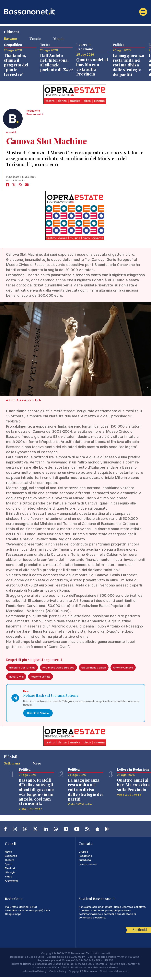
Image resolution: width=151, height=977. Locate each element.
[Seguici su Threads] (25, 829)
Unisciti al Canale (38, 713)
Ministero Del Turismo (22, 667)
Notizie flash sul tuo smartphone (50, 695)
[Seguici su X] (35, 829)
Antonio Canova (123, 667)
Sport (8, 864)
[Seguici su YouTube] (76, 829)
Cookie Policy (57, 971)
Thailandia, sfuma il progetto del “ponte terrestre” (16, 65)
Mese (37, 763)
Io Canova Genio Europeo (58, 667)
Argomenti (11, 880)
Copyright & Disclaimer (83, 971)
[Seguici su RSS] (87, 829)
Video (8, 876)
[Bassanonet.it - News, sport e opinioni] (75, 11)
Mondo (58, 38)
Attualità (11, 132)
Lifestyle (10, 872)
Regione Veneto (40, 676)
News (8, 851)
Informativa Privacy (35, 971)
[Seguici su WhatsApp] (56, 829)
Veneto (35, 38)
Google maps (13, 913)
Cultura (9, 859)
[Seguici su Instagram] (15, 829)
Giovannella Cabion (93, 667)
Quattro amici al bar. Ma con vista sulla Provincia (92, 66)
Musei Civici (16, 676)
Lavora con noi (88, 864)
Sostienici (140, 930)
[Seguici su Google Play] (107, 829)
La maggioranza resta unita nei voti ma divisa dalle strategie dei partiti (128, 65)
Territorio (11, 868)
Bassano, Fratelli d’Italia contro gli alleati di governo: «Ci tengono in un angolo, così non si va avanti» (36, 791)
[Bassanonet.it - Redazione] (13, 120)
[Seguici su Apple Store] (97, 829)
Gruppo (83, 851)
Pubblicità (85, 859)
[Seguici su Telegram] (66, 829)
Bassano (10, 38)
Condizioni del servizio (114, 971)
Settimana (12, 763)
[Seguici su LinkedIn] (46, 829)
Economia (11, 855)
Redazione (85, 855)
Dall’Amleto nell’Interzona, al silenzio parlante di (56, 62)
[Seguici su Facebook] (5, 829)
